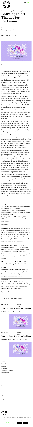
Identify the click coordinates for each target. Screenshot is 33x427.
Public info (4, 368)
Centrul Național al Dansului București (4, 413)
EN (28, 2)
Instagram (7, 378)
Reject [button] (19, 423)
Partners (3, 366)
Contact (3, 364)
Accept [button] (25, 423)
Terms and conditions (7, 370)
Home (3, 11)
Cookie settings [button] (10, 423)
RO (25, 2)
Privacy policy (5, 372)
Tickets (3, 361)
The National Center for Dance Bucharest (9, 4)
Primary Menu (31, 2)
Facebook (3, 378)
